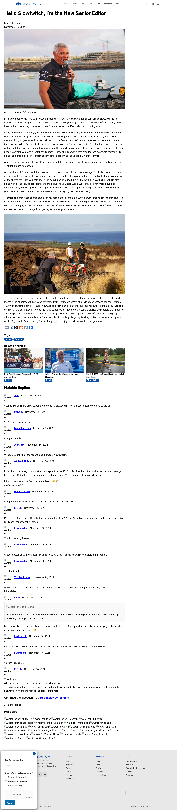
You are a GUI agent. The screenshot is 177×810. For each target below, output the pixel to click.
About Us (129, 765)
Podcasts (108, 4)
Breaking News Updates (18, 781)
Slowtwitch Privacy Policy (135, 768)
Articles (64, 4)
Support (129, 772)
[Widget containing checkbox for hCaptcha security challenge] (19, 794)
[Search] (147, 3)
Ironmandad (21, 528)
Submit (9, 803)
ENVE (54, 793)
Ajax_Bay (19, 444)
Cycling (68, 768)
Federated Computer (144, 806)
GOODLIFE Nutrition (89, 793)
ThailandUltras (22, 577)
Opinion (19, 339)
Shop (118, 4)
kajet (17, 597)
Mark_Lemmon (22, 428)
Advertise (129, 775)
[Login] (152, 3)
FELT (61, 793)
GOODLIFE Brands (73, 793)
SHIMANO (131, 793)
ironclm (18, 411)
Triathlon (69, 765)
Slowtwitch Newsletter (17, 777)
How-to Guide (101, 775)
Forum (98, 4)
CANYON (46, 793)
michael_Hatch (22, 461)
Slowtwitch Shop (15, 786)
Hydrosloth (20, 636)
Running (69, 775)
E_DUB (18, 507)
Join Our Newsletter (14, 760)
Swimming (70, 778)
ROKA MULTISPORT (118, 793)
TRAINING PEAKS (143, 793)
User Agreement (132, 761)
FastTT (38, 793)
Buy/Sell (75, 4)
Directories (87, 4)
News (8, 339)
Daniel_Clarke (22, 491)
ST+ (125, 4)
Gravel (68, 772)
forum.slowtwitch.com (54, 697)
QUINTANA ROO (104, 793)
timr (16, 395)
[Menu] (158, 3)
